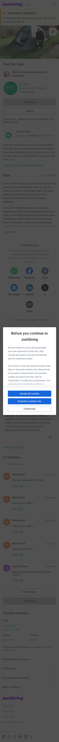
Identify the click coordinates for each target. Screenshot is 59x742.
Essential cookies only (29, 401)
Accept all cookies (29, 393)
